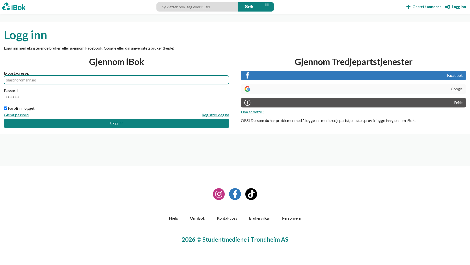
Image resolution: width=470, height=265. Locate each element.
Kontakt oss (227, 218)
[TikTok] (251, 194)
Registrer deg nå (215, 114)
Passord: (11, 90)
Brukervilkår (259, 218)
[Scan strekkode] (266, 7)
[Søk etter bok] (249, 7)
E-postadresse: (16, 73)
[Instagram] (219, 194)
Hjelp (173, 218)
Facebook (455, 75)
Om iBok (197, 218)
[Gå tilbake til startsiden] (14, 7)
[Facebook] (235, 194)
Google (457, 89)
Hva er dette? (252, 111)
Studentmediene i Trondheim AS (245, 239)
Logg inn (116, 123)
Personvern (291, 218)
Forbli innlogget (21, 108)
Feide (458, 103)
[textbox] (197, 7)
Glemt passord (16, 114)
